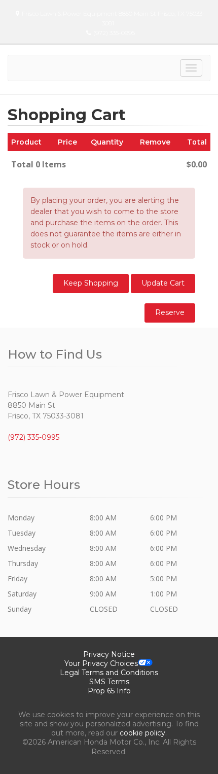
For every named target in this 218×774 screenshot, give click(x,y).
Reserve (170, 312)
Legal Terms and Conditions (109, 672)
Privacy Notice (109, 654)
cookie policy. (143, 732)
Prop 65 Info (109, 690)
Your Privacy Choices (101, 663)
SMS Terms (109, 681)
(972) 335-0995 (114, 33)
